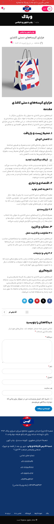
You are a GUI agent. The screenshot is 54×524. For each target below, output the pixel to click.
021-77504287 (27, 467)
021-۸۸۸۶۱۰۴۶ (27, 461)
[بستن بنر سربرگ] (3, 2)
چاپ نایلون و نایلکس (24, 22)
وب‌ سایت (48, 388)
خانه (37, 22)
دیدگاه (48, 337)
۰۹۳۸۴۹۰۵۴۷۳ (35, 485)
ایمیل (49, 377)
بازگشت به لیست (27, 312)
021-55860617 (27, 473)
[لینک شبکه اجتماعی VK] (43, 300)
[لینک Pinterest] (37, 300)
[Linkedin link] (30, 300)
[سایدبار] (51, 160)
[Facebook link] (49, 300)
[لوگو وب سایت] (27, 8)
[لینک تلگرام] (24, 300)
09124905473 (27, 479)
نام (50, 366)
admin (36, 43)
